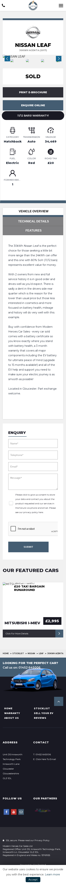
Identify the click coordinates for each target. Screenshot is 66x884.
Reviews (40, 718)
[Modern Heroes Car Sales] (33, 5)
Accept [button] (33, 879)
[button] (58, 701)
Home (6, 653)
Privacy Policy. (42, 840)
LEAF (41, 653)
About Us (11, 718)
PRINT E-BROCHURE (33, 92)
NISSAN (31, 653)
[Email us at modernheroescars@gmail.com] (21, 812)
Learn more (52, 874)
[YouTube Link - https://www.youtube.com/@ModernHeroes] (13, 812)
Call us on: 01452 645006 (22, 667)
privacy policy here (33, 512)
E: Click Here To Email (44, 759)
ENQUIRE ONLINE (33, 105)
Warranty (12, 713)
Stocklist (18, 653)
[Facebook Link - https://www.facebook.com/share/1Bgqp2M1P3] (6, 812)
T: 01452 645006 (42, 754)
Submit (28, 547)
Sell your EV (43, 713)
